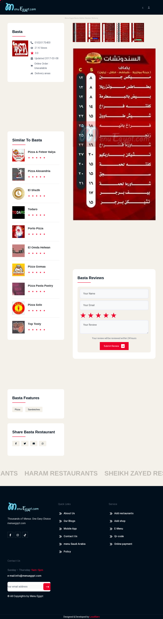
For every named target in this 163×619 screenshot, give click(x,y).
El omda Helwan (39, 247)
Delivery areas (42, 73)
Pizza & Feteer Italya (41, 152)
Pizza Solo (35, 304)
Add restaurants (124, 513)
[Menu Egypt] (20, 7)
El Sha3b (34, 190)
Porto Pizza (35, 228)
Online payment (123, 543)
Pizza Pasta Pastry (40, 285)
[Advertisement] (36, 109)
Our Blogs (69, 520)
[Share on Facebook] (16, 443)
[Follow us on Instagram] (18, 535)
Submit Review (112, 346)
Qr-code (119, 536)
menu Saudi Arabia (74, 543)
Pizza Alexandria (39, 171)
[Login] (148, 7)
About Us (69, 513)
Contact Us (70, 536)
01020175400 (42, 42)
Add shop (119, 520)
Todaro (32, 209)
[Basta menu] (79, 32)
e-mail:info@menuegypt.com (24, 575)
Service (113, 504)
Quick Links (64, 504)
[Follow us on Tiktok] (25, 535)
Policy (67, 551)
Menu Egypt (36, 596)
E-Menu (118, 528)
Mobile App (70, 528)
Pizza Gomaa (37, 266)
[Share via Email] (33, 443)
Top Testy (34, 324)
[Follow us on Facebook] (10, 535)
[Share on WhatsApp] (42, 443)
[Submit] (47, 586)
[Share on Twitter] (24, 443)
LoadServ (94, 616)
